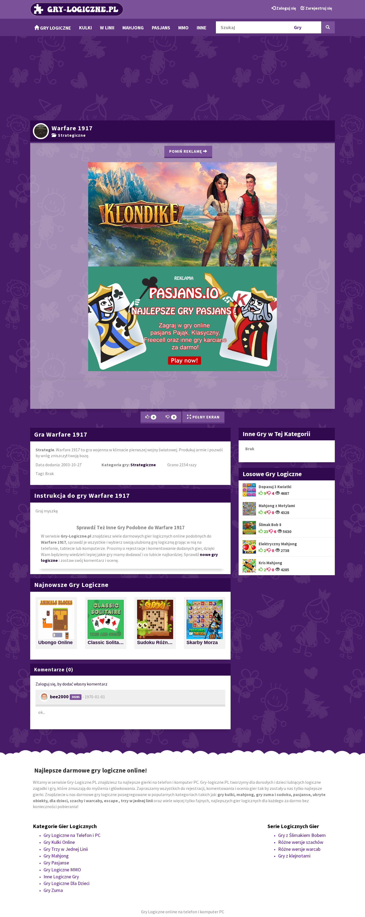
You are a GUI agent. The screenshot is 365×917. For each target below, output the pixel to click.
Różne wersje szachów (300, 729)
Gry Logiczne (55, 28)
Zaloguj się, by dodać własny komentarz (71, 570)
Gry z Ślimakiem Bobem (302, 722)
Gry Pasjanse (56, 749)
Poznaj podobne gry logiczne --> (233, 148)
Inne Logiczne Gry (61, 763)
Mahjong (133, 28)
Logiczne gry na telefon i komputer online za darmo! (182, 231)
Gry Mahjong (56, 743)
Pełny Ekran (205, 303)
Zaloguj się (285, 8)
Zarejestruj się (318, 8)
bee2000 (59, 583)
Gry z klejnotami (294, 743)
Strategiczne (71, 135)
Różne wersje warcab (299, 736)
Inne (202, 28)
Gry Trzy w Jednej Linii (66, 736)
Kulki (85, 28)
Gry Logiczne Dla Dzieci (67, 770)
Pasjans (161, 28)
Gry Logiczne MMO (62, 756)
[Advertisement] (182, 77)
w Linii (107, 28)
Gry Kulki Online (59, 729)
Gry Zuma (53, 777)
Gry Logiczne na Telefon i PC (72, 722)
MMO (183, 28)
